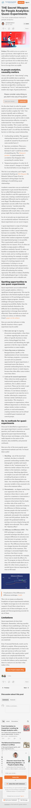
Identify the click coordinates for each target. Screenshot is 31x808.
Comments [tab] (5, 700)
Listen (27, 24)
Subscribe (21, 2)
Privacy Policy (21, 791)
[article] (15, 732)
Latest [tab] (8, 721)
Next (25, 688)
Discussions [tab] (14, 721)
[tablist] (8, 700)
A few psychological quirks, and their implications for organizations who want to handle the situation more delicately (10, 748)
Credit (20, 595)
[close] (26, 753)
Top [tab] (3, 721)
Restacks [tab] (12, 700)
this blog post (22, 174)
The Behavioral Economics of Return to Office (10, 744)
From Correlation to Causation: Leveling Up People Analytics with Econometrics (9, 728)
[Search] (28, 721)
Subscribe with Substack (17, 784)
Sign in (27, 2)
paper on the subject (12, 318)
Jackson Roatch (10, 22)
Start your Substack (11, 800)
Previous (6, 688)
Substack (7, 804)
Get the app (23, 800)
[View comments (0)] (9, 28)
